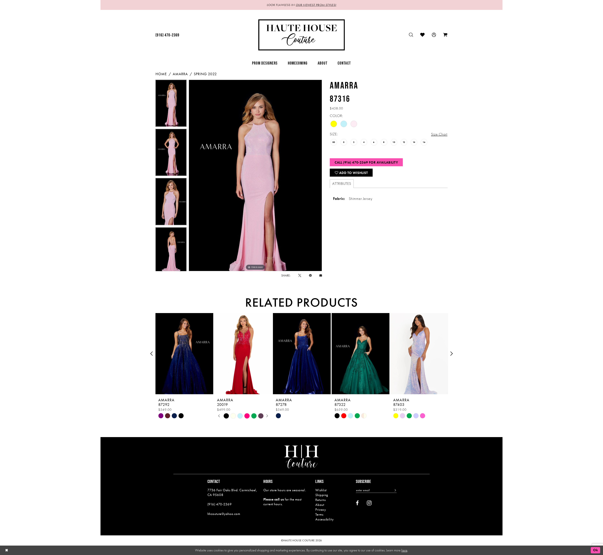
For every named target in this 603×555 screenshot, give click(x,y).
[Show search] (411, 35)
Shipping (321, 495)
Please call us (273, 499)
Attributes (341, 183)
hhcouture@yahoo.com (223, 514)
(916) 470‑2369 (219, 504)
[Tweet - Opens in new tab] (299, 275)
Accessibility (324, 519)
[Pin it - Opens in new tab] (310, 275)
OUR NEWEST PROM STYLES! (316, 5)
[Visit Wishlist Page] (422, 35)
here (404, 550)
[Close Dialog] (7, 550)
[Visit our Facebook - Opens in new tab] (357, 503)
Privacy (320, 509)
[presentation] (184, 353)
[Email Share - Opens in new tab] (320, 275)
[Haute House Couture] (301, 34)
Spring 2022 (205, 74)
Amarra (180, 74)
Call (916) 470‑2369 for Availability (366, 162)
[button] (434, 35)
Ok (595, 550)
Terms (319, 514)
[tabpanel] (171, 104)
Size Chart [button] (439, 134)
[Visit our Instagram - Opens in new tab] (369, 503)
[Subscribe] (395, 490)
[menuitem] (167, 35)
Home (161, 74)
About (319, 504)
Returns (320, 500)
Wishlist (321, 490)
